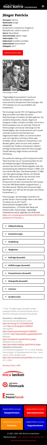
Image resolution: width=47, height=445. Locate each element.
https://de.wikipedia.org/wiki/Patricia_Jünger (19, 339)
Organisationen (35, 426)
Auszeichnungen (15, 234)
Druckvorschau (9, 365)
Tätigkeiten (13, 249)
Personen (11, 426)
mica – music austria (25, 437)
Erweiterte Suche (12, 409)
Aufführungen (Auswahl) (19, 265)
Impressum (31, 440)
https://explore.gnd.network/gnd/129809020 (20, 331)
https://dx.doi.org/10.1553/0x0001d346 (18, 323)
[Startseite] (20, 6)
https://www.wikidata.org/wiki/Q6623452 (26, 334)
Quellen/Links (14, 297)
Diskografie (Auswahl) (17, 281)
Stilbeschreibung (15, 226)
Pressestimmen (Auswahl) (19, 273)
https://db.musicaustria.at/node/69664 (17, 357)
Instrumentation (35, 413)
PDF (18, 365)
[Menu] (42, 6)
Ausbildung (13, 242)
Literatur (12, 289)
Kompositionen (11, 412)
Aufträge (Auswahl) (16, 257)
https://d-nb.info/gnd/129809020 (20, 326)
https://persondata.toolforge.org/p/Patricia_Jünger (22, 344)
